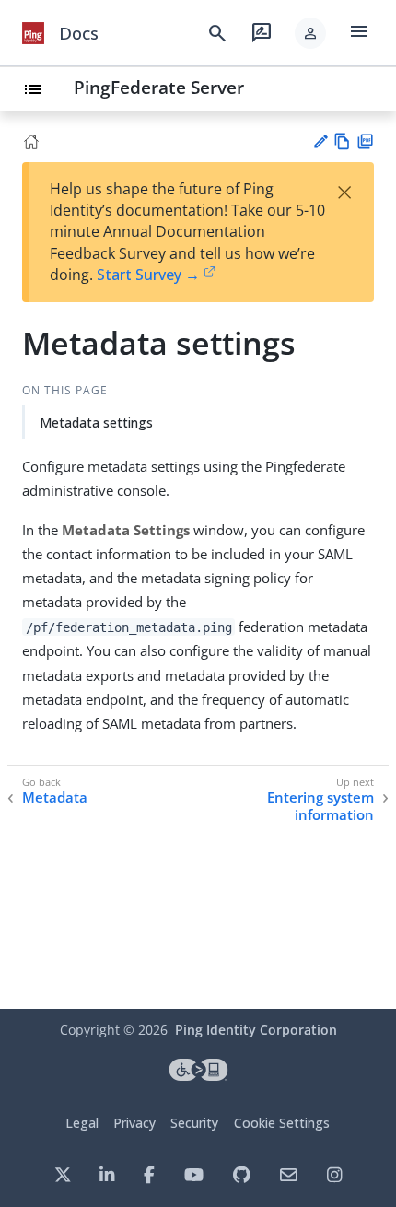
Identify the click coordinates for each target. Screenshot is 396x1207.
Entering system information (320, 807)
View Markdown (342, 141)
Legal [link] (82, 1122)
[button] (310, 33)
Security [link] (194, 1122)
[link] (33, 33)
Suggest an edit (320, 141)
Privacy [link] (134, 1122)
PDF (365, 141)
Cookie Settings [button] (282, 1122)
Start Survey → (148, 274)
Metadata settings (96, 422)
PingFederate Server (159, 87)
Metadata (54, 797)
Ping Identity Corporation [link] (256, 1029)
